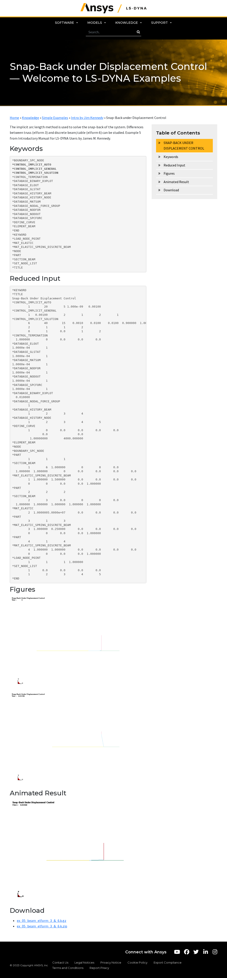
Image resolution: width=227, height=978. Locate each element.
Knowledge (126, 23)
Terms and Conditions (67, 968)
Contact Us (60, 962)
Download (171, 190)
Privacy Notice (110, 962)
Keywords (171, 156)
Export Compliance (168, 962)
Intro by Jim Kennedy (87, 117)
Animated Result (176, 182)
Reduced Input (174, 165)
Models (94, 23)
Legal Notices (84, 962)
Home (14, 117)
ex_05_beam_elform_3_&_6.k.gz (41, 920)
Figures (169, 173)
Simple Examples (55, 117)
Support (159, 23)
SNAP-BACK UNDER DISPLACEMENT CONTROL (184, 145)
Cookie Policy (137, 962)
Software (64, 23)
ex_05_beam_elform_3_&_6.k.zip (42, 926)
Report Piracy (99, 968)
